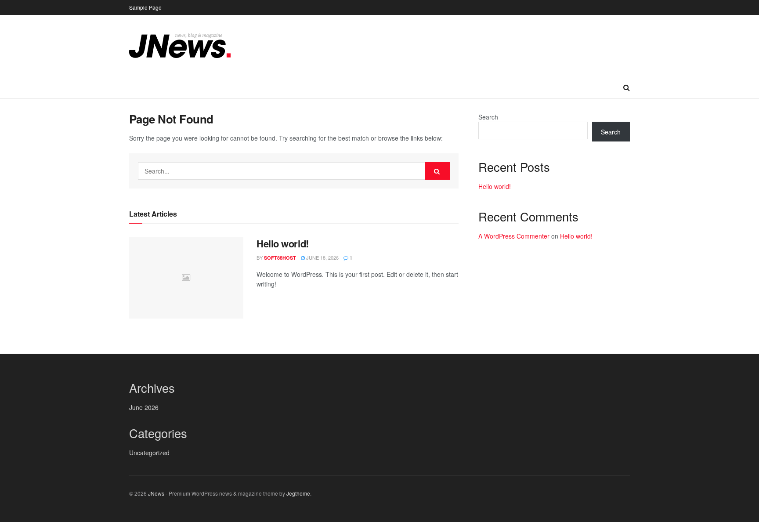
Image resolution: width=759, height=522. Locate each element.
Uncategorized (149, 452)
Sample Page (145, 7)
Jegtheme (298, 493)
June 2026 (144, 407)
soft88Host (280, 257)
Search (488, 116)
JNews (156, 493)
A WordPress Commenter (513, 236)
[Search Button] (437, 171)
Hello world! (283, 243)
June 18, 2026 (322, 257)
